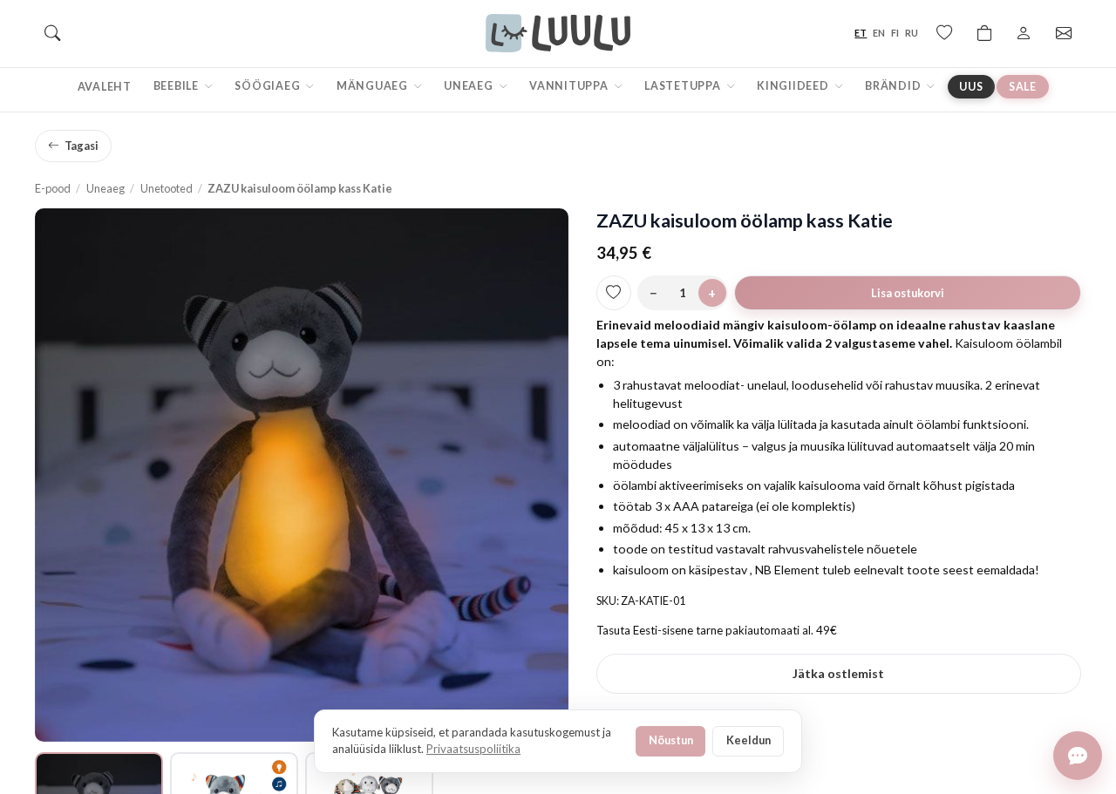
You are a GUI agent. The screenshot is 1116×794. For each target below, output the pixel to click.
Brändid (894, 85)
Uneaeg (469, 85)
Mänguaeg (374, 85)
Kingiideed (794, 85)
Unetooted (166, 188)
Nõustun (671, 740)
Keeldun (748, 740)
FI (895, 32)
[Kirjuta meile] (1077, 755)
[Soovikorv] (944, 33)
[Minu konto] (1023, 33)
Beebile (177, 85)
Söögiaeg (269, 85)
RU (911, 32)
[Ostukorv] (984, 33)
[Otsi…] (52, 33)
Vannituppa (569, 85)
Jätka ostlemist (838, 673)
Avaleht (105, 86)
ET (860, 32)
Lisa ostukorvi (907, 293)
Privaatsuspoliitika (473, 749)
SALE (1023, 86)
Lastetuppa (683, 85)
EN (879, 32)
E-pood (53, 188)
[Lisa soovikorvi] (613, 292)
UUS (971, 86)
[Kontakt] (1063, 33)
